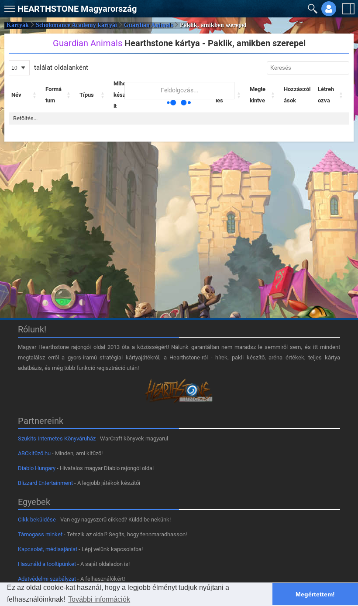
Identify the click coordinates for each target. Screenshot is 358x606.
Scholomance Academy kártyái (76, 25)
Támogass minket (40, 534)
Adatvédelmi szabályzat (47, 579)
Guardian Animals (148, 25)
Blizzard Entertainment (45, 483)
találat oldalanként (60, 67)
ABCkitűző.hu (34, 453)
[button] (8, 7)
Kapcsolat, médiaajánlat (47, 549)
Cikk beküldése (37, 519)
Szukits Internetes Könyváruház (57, 438)
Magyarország (77, 8)
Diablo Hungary (36, 468)
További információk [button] (99, 599)
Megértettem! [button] (315, 594)
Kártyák (18, 25)
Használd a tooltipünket (47, 564)
